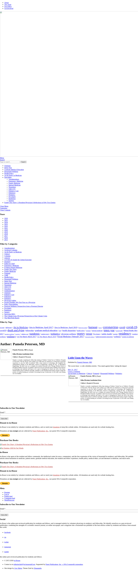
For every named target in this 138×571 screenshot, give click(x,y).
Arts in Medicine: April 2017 (41, 327)
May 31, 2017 (73, 370)
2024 (6, 222)
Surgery (11, 201)
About (6, 3)
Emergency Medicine (16, 181)
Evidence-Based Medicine (13, 267)
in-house (88, 330)
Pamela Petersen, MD (84, 362)
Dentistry (7, 262)
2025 (6, 220)
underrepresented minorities (104, 337)
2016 (6, 238)
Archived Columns (10, 250)
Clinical (7, 254)
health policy (81, 330)
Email (2, 412)
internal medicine (97, 330)
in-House (17, 560)
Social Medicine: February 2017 (70, 336)
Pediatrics (12, 195)
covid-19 (131, 327)
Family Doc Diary (10, 269)
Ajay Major (18, 568)
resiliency (11, 336)
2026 (6, 218)
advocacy (9, 327)
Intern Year (8, 168)
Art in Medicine (20, 327)
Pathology (12, 193)
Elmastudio (38, 568)
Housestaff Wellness (11, 171)
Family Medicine (14, 183)
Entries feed (8, 496)
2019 (6, 232)
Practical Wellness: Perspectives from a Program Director (23, 306)
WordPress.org (9, 500)
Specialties (8, 177)
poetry (81, 333)
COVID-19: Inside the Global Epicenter (18, 260)
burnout (93, 327)
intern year (109, 330)
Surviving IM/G (9, 314)
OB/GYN (12, 189)
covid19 (3, 330)
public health (107, 334)
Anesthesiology (14, 179)
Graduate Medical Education (14, 170)
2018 (6, 234)
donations (56, 427)
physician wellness (68, 334)
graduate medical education (46, 330)
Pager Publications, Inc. (40, 431)
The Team (7, 4)
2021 (6, 228)
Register (7, 492)
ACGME (2, 327)
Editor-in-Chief (9, 264)
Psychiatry (12, 197)
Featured (7, 273)
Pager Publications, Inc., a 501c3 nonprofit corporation (64, 564)
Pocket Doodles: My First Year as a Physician (19, 302)
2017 (6, 236)
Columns (7, 256)
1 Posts (30, 350)
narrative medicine (9, 334)
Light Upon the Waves (80, 357)
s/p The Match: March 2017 (26, 337)
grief (60, 330)
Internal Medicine (15, 185)
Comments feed (9, 498)
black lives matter (82, 327)
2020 (6, 230)
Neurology (12, 187)
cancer (100, 327)
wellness (117, 337)
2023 (6, 224)
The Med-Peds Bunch (11, 318)
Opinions (7, 166)
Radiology (12, 199)
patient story (45, 334)
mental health (119, 330)
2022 (6, 226)
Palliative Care (14, 191)
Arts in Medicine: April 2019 (65, 327)
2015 (6, 240)
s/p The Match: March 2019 (46, 337)
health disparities (69, 330)
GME (6, 275)
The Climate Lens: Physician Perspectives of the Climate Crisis (25, 316)
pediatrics (55, 333)
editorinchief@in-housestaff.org (24, 564)
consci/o (7, 258)
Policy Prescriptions (11, 304)
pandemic (35, 333)
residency (125, 333)
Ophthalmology (9, 291)
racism (115, 334)
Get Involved (8, 8)
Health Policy (9, 173)
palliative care (24, 334)
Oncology (7, 289)
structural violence (89, 336)
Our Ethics (8, 6)
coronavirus (110, 327)
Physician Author (10, 300)
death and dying (16, 330)
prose (89, 333)
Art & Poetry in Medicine (13, 175)
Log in (6, 494)
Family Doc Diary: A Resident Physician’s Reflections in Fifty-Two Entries (29, 202)
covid (122, 327)
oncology (17, 334)
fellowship (30, 330)
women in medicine (128, 337)
